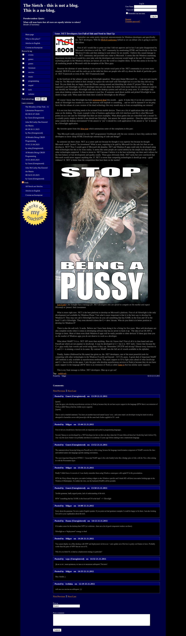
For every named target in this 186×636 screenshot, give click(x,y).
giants (30, 63)
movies (31, 72)
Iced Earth (61, 305)
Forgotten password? (132, 21)
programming (33, 81)
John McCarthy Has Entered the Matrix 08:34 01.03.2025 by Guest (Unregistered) (36, 173)
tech (30, 90)
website (31, 94)
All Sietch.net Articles (34, 186)
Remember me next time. (136, 13)
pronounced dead (100, 100)
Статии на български (33, 47)
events (30, 55)
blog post (84, 129)
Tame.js (121, 365)
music (30, 77)
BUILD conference (109, 40)
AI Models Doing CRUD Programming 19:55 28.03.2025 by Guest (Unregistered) (35, 158)
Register (128, 19)
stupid (30, 85)
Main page (29, 34)
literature (31, 68)
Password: (130, 10)
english (60, 373)
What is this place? (32, 39)
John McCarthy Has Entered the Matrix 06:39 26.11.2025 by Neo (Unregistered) (36, 127)
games (30, 59)
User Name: (129, 7)
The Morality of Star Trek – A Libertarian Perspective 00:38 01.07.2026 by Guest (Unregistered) (37, 112)
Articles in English (32, 43)
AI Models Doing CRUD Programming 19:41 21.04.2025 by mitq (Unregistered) (35, 142)
